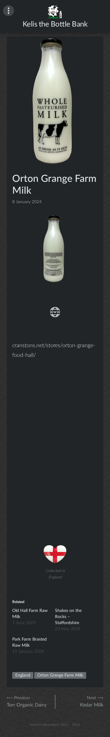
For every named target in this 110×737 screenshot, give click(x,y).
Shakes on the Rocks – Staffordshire (68, 617)
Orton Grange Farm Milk (60, 675)
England (22, 675)
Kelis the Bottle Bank (55, 24)
